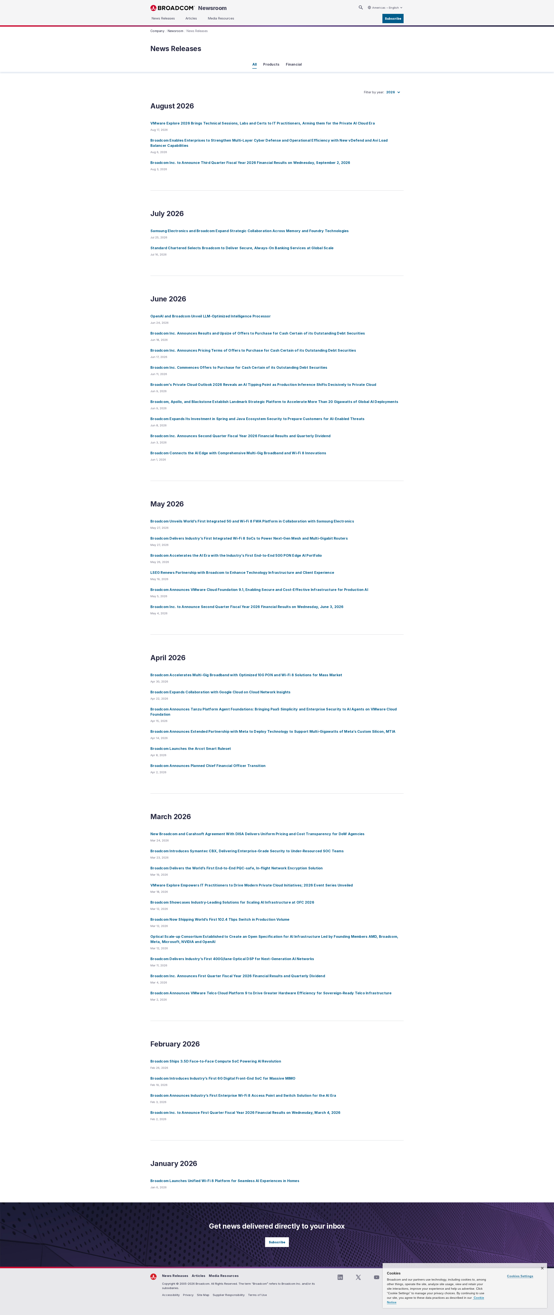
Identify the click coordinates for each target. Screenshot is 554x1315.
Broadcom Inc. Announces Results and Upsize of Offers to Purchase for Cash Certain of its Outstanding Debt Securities (257, 333)
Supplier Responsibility (229, 1295)
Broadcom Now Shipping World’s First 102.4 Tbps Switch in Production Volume (220, 919)
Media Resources (224, 1276)
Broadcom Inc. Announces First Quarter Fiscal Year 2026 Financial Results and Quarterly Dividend (237, 976)
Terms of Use (257, 1295)
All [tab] (254, 64)
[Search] (360, 7)
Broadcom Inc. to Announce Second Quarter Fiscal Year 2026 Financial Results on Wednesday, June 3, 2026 (247, 607)
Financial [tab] (294, 64)
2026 (390, 92)
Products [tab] (271, 64)
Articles (198, 1276)
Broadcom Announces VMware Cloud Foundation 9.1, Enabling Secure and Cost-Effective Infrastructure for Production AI (259, 589)
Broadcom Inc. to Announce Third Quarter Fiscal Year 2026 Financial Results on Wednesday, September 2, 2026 (250, 162)
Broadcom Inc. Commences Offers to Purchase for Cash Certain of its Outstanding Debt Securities (238, 367)
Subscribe (393, 18)
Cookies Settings (520, 1276)
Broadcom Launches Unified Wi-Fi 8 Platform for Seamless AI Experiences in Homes (224, 1181)
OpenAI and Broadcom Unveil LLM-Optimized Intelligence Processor (210, 316)
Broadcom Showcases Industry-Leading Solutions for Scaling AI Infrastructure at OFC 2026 (232, 902)
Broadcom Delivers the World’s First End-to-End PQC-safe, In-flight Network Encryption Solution (236, 868)
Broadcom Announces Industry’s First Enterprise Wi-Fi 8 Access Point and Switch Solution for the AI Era (243, 1095)
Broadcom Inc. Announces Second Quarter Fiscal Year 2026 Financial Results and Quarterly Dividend (240, 436)
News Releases (175, 1276)
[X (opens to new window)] (358, 1277)
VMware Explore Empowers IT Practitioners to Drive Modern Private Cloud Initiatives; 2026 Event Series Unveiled (251, 885)
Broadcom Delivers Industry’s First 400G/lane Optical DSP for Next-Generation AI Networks (232, 959)
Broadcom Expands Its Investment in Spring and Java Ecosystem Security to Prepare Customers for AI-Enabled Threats (257, 419)
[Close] (542, 1268)
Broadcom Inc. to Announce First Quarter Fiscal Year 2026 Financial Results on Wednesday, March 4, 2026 (245, 1112)
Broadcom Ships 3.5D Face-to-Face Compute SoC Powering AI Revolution (215, 1061)
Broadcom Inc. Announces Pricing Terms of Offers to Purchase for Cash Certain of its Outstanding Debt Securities (253, 350)
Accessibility (171, 1295)
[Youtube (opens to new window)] (376, 1277)
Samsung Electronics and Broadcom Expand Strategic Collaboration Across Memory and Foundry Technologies (249, 231)
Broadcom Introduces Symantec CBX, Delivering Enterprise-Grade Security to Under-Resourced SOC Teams (247, 851)
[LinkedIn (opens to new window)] (340, 1277)
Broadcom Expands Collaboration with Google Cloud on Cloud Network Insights (220, 692)
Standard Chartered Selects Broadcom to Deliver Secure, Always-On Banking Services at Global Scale (241, 248)
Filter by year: (374, 92)
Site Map (203, 1295)
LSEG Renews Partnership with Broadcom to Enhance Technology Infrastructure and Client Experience (242, 572)
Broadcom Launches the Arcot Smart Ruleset (190, 748)
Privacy (188, 1295)
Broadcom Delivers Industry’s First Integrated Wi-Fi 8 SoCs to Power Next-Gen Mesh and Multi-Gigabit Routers (249, 538)
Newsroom (212, 8)
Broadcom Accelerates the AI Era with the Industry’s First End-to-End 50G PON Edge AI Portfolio (236, 555)
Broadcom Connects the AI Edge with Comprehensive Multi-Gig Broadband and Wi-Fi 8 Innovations (238, 453)
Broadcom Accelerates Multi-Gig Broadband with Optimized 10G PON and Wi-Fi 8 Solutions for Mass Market (246, 675)
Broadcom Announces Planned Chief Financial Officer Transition (208, 765)
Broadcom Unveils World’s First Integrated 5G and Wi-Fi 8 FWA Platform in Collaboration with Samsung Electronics (252, 521)
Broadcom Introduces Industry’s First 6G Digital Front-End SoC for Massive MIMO (223, 1078)
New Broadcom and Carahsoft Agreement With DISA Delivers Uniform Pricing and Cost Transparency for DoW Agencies (257, 834)
